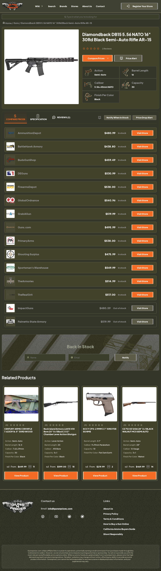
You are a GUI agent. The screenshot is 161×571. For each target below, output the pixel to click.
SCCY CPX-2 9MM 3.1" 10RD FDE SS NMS (99, 430)
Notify (125, 357)
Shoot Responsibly (113, 534)
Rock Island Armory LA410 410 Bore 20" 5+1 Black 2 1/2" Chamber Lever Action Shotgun (60, 431)
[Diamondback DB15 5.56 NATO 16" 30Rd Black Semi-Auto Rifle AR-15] (41, 66)
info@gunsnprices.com (60, 508)
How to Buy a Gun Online (116, 524)
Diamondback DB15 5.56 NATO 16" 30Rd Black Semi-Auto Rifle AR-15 (56, 23)
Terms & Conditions (113, 518)
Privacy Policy (110, 513)
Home (8, 23)
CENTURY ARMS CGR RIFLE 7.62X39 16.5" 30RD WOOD (18, 430)
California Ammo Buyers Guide (119, 529)
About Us (108, 508)
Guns (16, 23)
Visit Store (142, 133)
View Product (21, 475)
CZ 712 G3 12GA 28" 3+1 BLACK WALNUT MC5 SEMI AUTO (137, 430)
